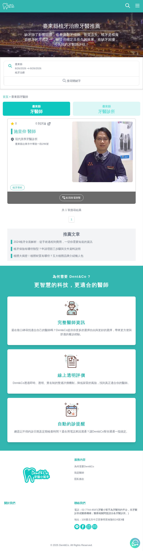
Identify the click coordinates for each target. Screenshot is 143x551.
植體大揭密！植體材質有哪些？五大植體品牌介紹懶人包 (48, 255)
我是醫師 (79, 472)
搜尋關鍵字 (74, 80)
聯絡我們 (79, 503)
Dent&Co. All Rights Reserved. (76, 545)
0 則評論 (41, 123)
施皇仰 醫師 (25, 131)
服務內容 (79, 459)
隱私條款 (79, 479)
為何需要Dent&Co (84, 466)
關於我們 (9, 503)
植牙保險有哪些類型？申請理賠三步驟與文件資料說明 (47, 248)
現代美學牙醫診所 (25, 139)
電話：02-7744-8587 (85, 509)
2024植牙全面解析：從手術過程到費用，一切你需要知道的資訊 (53, 241)
